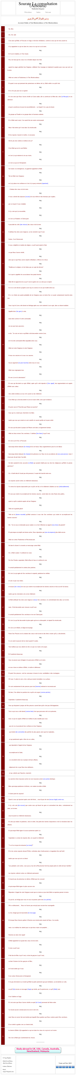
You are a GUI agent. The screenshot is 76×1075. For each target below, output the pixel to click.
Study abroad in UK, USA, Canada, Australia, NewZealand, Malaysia (38, 1050)
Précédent (28, 12)
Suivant (48, 12)
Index (38, 12)
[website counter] (65, 1068)
